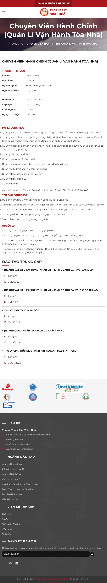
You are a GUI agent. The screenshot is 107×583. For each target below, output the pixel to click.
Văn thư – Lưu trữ (11, 479)
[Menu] (3, 12)
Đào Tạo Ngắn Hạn (12, 494)
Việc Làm (7, 529)
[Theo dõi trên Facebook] (5, 563)
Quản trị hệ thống (11, 474)
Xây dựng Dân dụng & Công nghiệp (20, 484)
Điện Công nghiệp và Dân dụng (18, 489)
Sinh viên (7, 534)
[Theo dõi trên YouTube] (10, 563)
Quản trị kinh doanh (12, 464)
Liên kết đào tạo (10, 499)
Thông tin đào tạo (11, 524)
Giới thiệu (7, 514)
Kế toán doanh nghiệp (13, 469)
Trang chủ (16, 43)
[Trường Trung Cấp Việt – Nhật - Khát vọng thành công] (53, 12)
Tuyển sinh (7, 519)
